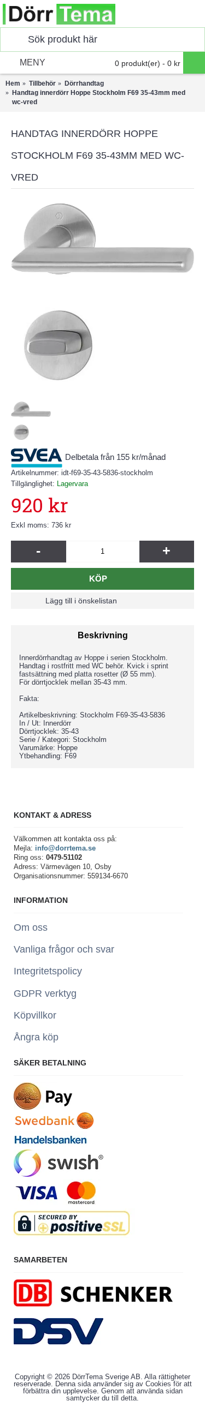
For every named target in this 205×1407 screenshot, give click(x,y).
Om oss (31, 927)
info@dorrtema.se (65, 848)
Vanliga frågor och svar (64, 949)
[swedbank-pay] (43, 1107)
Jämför (154, 600)
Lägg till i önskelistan (81, 600)
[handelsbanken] (50, 1145)
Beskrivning (103, 635)
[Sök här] (11, 39)
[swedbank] (55, 1127)
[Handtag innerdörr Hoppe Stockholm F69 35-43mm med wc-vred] (102, 291)
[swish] (58, 1174)
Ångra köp (36, 1037)
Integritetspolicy (48, 971)
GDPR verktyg (45, 993)
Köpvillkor (35, 1015)
